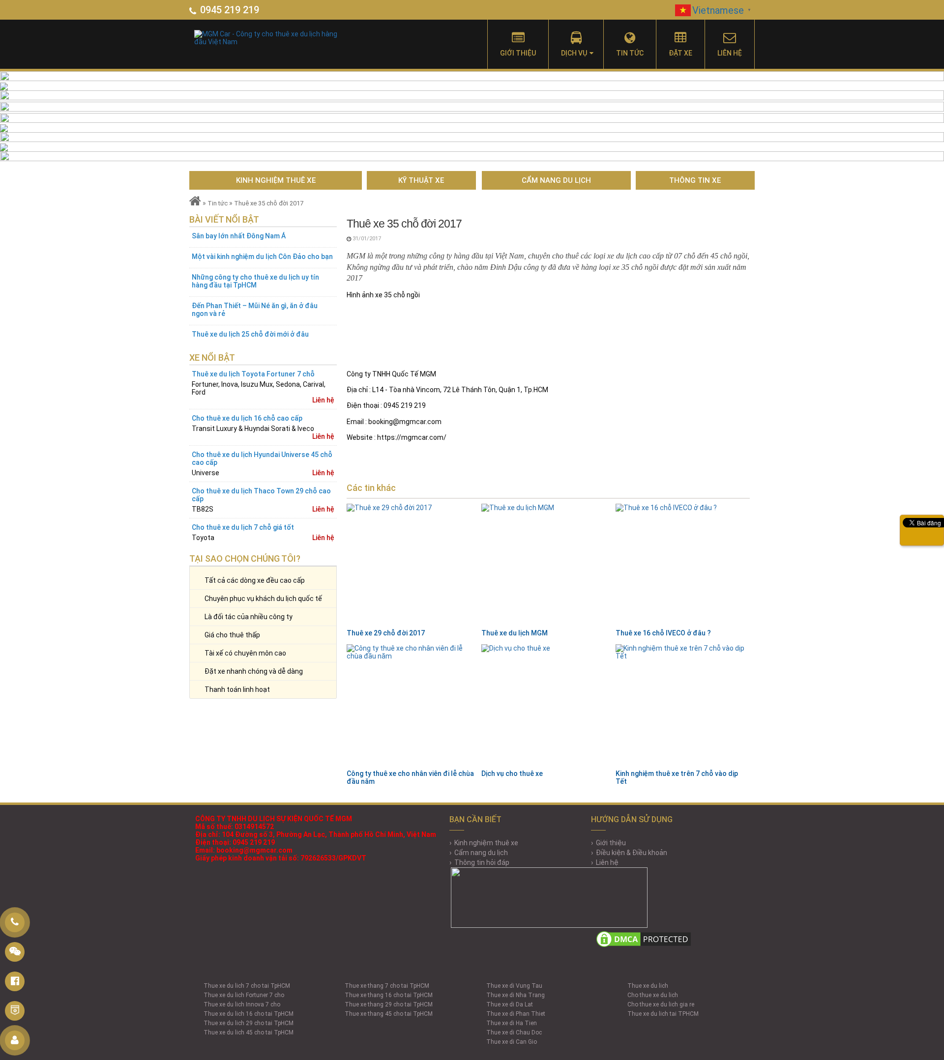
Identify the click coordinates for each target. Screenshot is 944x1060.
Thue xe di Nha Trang (515, 995)
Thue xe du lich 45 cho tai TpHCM (249, 1032)
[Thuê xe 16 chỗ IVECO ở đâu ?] (680, 565)
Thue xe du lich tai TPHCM (663, 1013)
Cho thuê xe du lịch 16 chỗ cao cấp (247, 418)
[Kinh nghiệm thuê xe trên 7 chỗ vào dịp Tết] (680, 705)
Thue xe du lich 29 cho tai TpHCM (249, 1023)
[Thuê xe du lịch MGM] (545, 565)
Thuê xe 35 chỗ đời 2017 (268, 203)
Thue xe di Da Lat (509, 1004)
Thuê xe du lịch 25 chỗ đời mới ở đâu (250, 334)
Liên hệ (729, 53)
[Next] (897, 116)
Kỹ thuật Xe (421, 180)
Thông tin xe (695, 180)
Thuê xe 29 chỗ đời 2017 (386, 633)
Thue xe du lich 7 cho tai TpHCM (247, 985)
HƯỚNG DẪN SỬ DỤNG (632, 819)
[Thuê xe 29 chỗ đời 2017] (411, 565)
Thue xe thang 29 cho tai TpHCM (389, 1004)
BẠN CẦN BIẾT (475, 819)
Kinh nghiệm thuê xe (276, 180)
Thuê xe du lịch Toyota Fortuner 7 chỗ (253, 374)
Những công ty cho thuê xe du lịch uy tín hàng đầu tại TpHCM (255, 281)
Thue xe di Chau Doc (514, 1032)
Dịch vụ (574, 53)
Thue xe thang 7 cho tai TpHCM (387, 985)
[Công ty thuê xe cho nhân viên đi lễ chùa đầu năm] (411, 705)
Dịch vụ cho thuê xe (512, 773)
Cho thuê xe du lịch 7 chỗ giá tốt (243, 527)
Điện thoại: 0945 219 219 (235, 842)
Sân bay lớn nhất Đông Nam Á (239, 236)
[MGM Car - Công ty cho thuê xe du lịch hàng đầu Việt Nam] (288, 35)
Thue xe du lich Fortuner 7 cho (244, 995)
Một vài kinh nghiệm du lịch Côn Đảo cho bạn (262, 256)
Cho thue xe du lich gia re (660, 1004)
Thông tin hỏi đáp (481, 862)
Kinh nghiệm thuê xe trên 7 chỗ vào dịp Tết (677, 777)
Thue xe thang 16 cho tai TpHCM (389, 995)
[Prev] (47, 116)
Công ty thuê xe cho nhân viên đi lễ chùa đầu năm (410, 777)
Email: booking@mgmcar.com (244, 850)
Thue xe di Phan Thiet (515, 1013)
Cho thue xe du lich (652, 995)
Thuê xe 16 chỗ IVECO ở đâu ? (663, 633)
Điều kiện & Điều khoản (631, 853)
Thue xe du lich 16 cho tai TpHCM (249, 1013)
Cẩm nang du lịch (556, 180)
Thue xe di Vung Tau (514, 985)
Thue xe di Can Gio (511, 1041)
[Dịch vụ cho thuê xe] (545, 705)
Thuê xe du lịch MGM (514, 633)
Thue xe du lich (647, 985)
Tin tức (630, 53)
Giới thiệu (518, 53)
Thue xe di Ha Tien (511, 1023)
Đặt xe (680, 53)
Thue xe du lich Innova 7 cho (242, 1004)
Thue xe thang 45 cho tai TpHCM (389, 1013)
